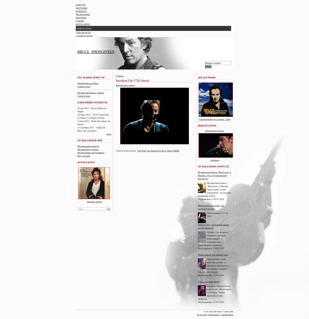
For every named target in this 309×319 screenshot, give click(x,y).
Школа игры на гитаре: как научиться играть (211, 207)
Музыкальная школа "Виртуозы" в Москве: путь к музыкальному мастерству (214, 175)
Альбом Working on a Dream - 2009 (214, 119)
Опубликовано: (205, 199)
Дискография (83, 14)
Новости (80, 5)
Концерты (81, 11)
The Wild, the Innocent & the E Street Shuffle (158, 150)
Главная (119, 75)
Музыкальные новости (88, 146)
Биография (81, 8)
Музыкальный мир (90, 140)
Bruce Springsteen (96, 51)
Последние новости (90, 77)
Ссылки (80, 21)
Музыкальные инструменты (90, 152)
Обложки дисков (94, 202)
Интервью (81, 17)
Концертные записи (125, 85)
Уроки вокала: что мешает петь (213, 254)
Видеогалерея (84, 28)
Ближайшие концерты (92, 102)
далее (108, 133)
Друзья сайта (202, 314)
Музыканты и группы (87, 149)
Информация (213, 314)
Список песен (83, 32)
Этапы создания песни (209, 281)
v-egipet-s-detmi (84, 35)
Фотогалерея (83, 24)
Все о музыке (83, 155)
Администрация (226, 314)
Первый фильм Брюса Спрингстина (87, 85)
